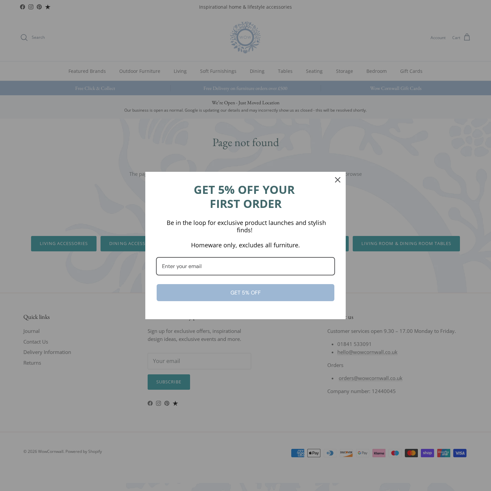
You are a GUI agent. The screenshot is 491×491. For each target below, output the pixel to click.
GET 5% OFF (245, 292)
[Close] (338, 180)
